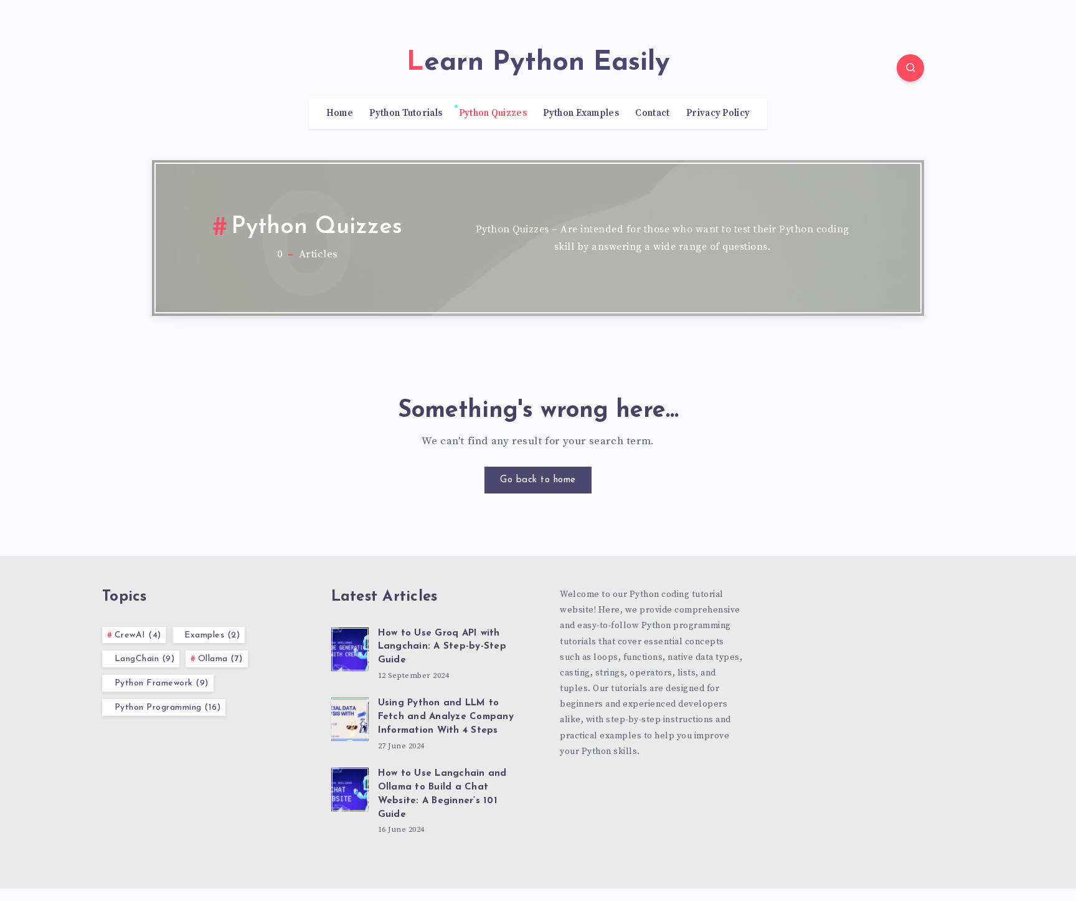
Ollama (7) (220, 659)
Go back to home (538, 480)
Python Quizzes (493, 113)
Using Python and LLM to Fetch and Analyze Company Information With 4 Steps (446, 716)
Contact (652, 113)
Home (339, 113)
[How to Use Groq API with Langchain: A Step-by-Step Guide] (350, 647)
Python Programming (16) (168, 707)
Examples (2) (212, 635)
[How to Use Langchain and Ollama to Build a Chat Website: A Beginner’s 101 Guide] (350, 788)
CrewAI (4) (138, 635)
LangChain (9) (145, 659)
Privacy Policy (718, 113)
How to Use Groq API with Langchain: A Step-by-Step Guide (442, 647)
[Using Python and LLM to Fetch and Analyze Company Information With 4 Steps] (350, 717)
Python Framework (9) (162, 683)
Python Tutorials (405, 113)
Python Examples (581, 113)
